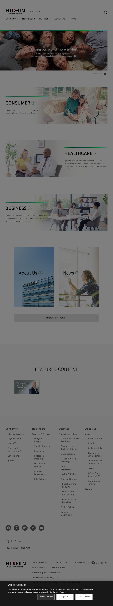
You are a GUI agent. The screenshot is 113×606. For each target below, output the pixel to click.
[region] (56, 593)
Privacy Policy (59, 592)
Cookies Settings (46, 597)
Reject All (65, 597)
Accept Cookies (84, 597)
